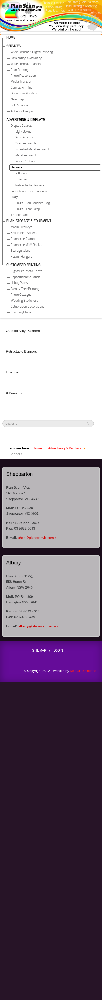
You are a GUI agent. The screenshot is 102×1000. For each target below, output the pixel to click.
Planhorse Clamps (23, 239)
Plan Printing (19, 69)
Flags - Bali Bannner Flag (32, 203)
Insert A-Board (25, 161)
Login (58, 650)
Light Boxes (23, 131)
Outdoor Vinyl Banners (31, 191)
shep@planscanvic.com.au (38, 538)
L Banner (21, 179)
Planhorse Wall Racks (26, 244)
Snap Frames (24, 137)
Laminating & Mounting (26, 58)
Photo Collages (21, 294)
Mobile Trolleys (21, 227)
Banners (17, 167)
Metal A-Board (25, 155)
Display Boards (21, 125)
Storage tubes (20, 250)
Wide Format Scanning (26, 64)
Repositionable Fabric (26, 277)
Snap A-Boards (25, 143)
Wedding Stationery (24, 300)
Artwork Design (22, 111)
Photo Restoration (23, 75)
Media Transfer (21, 81)
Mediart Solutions (82, 671)
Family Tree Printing (25, 288)
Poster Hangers (21, 256)
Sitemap (39, 650)
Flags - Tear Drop (27, 209)
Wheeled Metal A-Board (32, 149)
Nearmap (17, 99)
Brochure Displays (24, 233)
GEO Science (19, 105)
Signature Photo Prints (26, 271)
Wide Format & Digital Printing (32, 52)
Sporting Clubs (21, 312)
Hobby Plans (19, 283)
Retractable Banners (29, 185)
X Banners (22, 173)
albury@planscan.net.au (38, 626)
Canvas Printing (21, 87)
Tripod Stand (19, 215)
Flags (14, 197)
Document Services (24, 93)
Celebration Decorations (28, 306)
